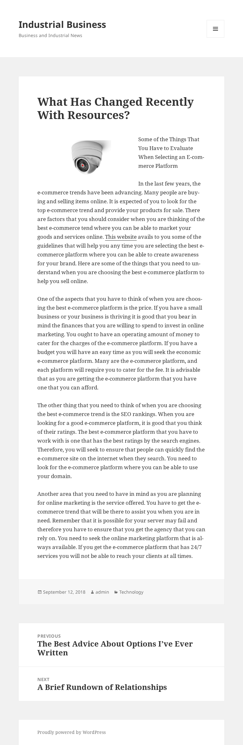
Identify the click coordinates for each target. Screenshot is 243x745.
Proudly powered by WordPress (71, 732)
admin (102, 592)
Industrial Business (62, 24)
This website (121, 236)
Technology (131, 592)
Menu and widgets (215, 37)
